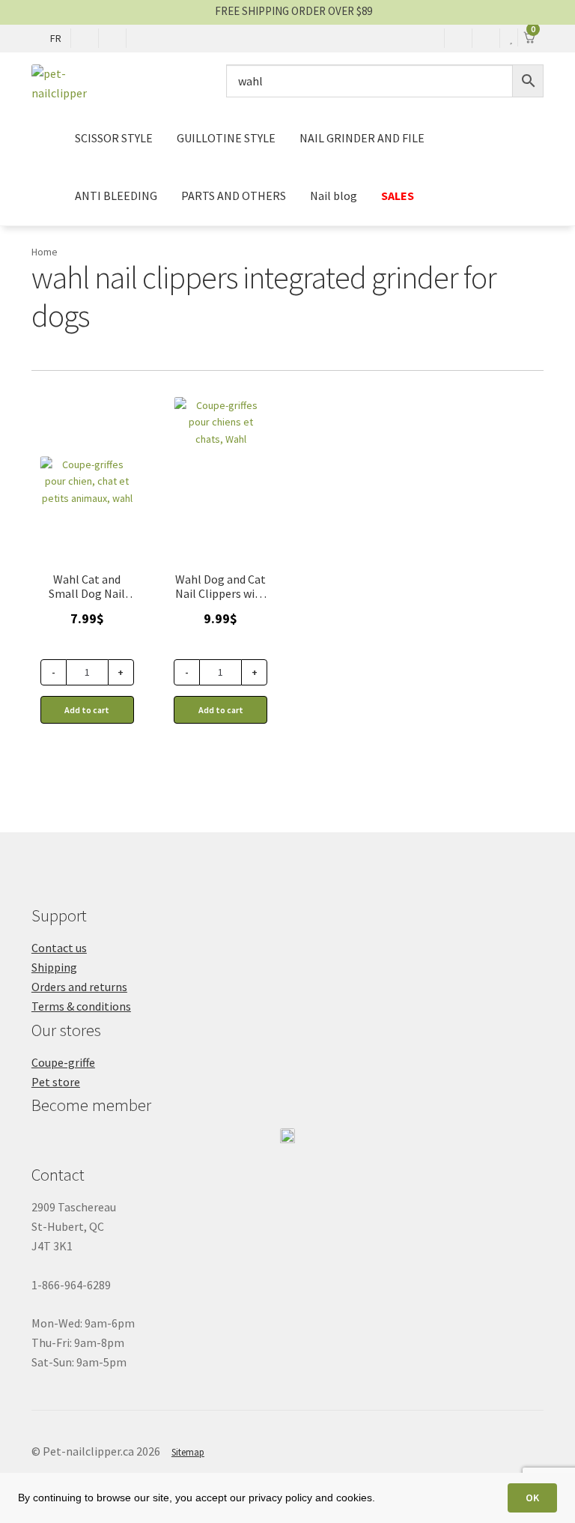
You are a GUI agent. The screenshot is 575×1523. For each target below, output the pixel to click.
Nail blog (333, 195)
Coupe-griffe (63, 1062)
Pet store (55, 1081)
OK (532, 1497)
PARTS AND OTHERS (233, 195)
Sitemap (187, 1452)
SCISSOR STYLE (114, 137)
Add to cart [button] (86, 709)
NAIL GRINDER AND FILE (362, 137)
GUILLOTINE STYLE (226, 137)
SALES (397, 195)
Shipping (54, 967)
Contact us (59, 947)
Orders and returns (79, 986)
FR (55, 38)
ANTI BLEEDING (116, 195)
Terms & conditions (81, 1006)
